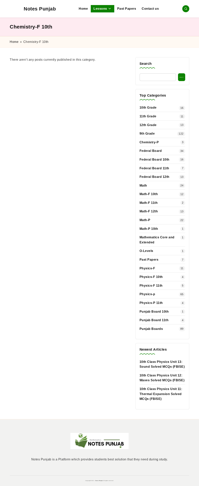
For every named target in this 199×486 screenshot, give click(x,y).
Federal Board (151, 150)
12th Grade (148, 125)
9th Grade (147, 133)
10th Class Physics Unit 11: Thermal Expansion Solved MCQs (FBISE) (161, 393)
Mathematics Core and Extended (157, 240)
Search (146, 64)
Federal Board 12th (154, 176)
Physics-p (147, 294)
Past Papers (149, 259)
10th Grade (148, 107)
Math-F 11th (149, 202)
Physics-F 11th (151, 285)
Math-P (145, 220)
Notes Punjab (40, 8)
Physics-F (147, 268)
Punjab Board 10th (154, 311)
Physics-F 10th (151, 276)
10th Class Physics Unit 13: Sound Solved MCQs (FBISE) (162, 364)
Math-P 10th (149, 228)
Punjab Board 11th (154, 320)
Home (14, 41)
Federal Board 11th (154, 168)
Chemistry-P (149, 142)
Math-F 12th (149, 211)
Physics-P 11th (151, 302)
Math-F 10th (149, 194)
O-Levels (146, 251)
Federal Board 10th (154, 159)
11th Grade (148, 116)
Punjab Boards (151, 328)
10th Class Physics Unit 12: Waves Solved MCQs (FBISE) (162, 378)
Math (143, 185)
